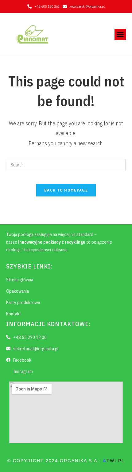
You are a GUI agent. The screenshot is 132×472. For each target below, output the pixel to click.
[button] (120, 34)
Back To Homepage (66, 190)
